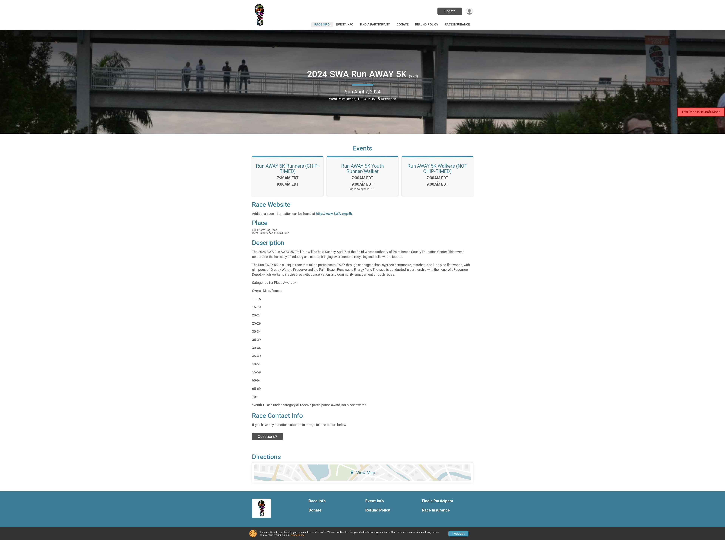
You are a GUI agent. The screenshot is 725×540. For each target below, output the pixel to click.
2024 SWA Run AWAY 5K (357, 74)
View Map (365, 472)
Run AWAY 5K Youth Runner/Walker (362, 168)
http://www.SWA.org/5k (334, 214)
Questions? (267, 436)
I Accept (458, 533)
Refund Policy (426, 24)
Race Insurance (457, 24)
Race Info (322, 24)
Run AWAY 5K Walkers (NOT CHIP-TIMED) (437, 168)
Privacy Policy (297, 535)
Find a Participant (375, 24)
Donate (449, 11)
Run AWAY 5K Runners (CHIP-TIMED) (287, 168)
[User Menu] (469, 11)
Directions (388, 99)
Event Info (344, 24)
